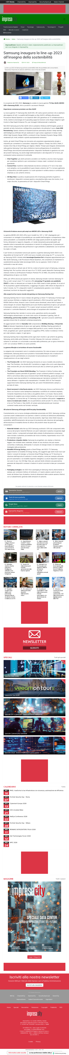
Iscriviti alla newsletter (34, 985)
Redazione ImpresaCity (13, 62)
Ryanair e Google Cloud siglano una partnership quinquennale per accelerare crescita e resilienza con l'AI (10, 593)
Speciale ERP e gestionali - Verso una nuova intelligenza (23, 714)
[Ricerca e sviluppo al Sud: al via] (10, 534)
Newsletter (8, 32)
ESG (4, 30)
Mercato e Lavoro (14, 30)
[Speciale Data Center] (34, 669)
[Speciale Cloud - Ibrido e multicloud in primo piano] (34, 745)
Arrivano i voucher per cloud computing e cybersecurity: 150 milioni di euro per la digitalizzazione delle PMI (58, 593)
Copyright (44, 1007)
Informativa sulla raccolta (17, 1053)
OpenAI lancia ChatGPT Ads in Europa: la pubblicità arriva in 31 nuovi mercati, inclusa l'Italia (26, 545)
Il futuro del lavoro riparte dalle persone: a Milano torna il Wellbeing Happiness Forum (58, 567)
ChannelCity (21, 2)
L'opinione (25, 30)
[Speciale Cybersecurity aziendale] (34, 726)
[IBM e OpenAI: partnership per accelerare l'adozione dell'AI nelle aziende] (58, 534)
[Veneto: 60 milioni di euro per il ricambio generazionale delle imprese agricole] (26, 557)
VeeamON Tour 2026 (12, 695)
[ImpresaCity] (9, 19)
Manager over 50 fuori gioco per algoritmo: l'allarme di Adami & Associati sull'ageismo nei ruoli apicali (42, 569)
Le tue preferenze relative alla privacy (42, 1053)
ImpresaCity (32, 2)
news (13, 39)
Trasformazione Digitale (10, 27)
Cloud (22, 27)
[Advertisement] (36, 967)
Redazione (34, 1007)
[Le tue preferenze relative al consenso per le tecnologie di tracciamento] (60, 1053)
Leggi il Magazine (35, 957)
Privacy (38, 1041)
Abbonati (59, 512)
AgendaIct (49, 999)
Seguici (60, 505)
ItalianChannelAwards (35, 999)
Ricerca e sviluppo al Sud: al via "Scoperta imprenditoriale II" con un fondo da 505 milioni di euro (10, 545)
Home (7, 39)
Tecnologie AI (52, 27)
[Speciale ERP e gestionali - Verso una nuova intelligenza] (34, 707)
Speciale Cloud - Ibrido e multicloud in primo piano (22, 753)
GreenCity (56, 996)
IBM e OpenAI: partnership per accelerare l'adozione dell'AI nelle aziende (58, 544)
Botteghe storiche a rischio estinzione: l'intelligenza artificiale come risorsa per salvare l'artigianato (10, 569)
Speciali (16, 1007)
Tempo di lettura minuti (39, 62)
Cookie (30, 1041)
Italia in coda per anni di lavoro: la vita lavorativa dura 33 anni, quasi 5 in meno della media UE (42, 545)
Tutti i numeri (60, 879)
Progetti (60, 27)
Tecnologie (30, 27)
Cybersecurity (41, 27)
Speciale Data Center (12, 676)
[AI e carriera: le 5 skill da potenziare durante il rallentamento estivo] (26, 582)
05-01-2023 (26, 62)
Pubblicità (53, 1007)
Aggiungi (59, 498)
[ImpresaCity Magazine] (34, 916)
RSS (60, 1007)
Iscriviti (60, 491)
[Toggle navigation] (64, 19)
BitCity (12, 996)
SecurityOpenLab (45, 2)
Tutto (63, 787)
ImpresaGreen (21, 999)
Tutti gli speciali (59, 657)
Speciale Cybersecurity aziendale (16, 733)
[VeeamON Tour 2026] (34, 688)
